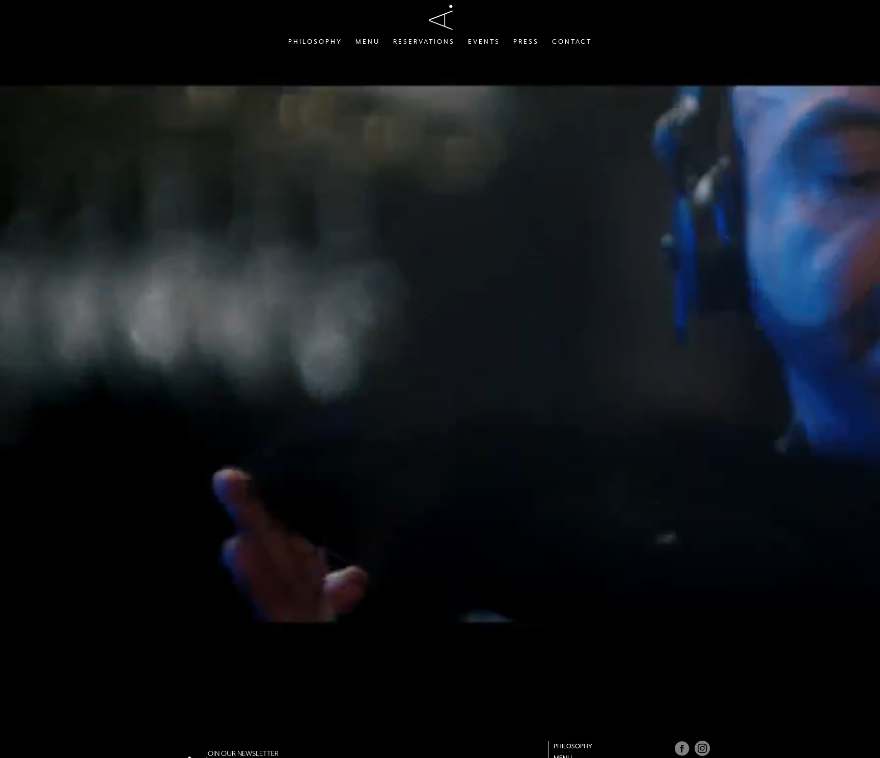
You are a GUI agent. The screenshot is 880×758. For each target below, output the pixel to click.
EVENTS (484, 41)
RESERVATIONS (424, 41)
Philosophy (573, 746)
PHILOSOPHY (315, 41)
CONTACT (572, 41)
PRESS (526, 41)
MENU (367, 41)
